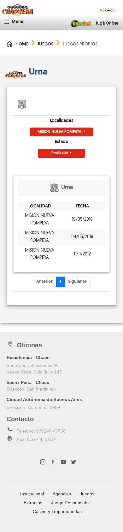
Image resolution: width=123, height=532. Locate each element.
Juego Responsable (71, 502)
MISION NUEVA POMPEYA (60, 132)
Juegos (45, 44)
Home (21, 44)
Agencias (62, 493)
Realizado (60, 153)
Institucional (32, 493)
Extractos (33, 502)
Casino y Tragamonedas (57, 511)
